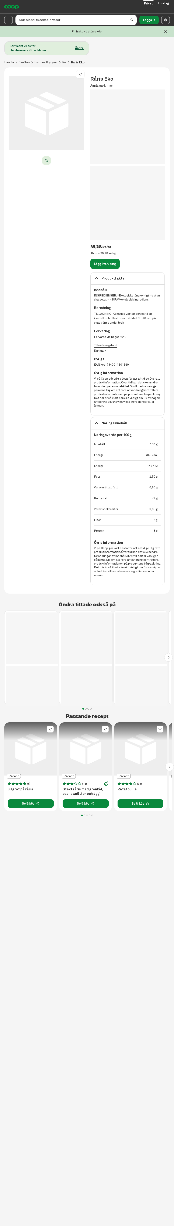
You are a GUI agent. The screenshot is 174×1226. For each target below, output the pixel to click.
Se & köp (28, 803)
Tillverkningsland (105, 345)
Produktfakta (113, 278)
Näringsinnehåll (114, 423)
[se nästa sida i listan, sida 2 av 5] (169, 767)
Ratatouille (127, 789)
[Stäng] (165, 31)
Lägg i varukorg (105, 264)
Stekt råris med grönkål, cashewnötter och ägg (83, 791)
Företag (163, 3)
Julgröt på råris (20, 789)
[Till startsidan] (11, 6)
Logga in (149, 20)
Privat (148, 3)
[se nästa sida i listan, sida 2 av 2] (168, 657)
